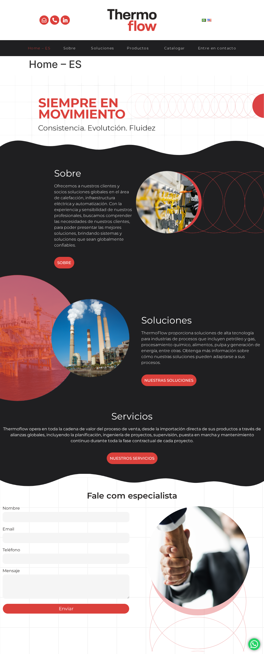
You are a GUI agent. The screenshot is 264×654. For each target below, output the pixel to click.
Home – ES (39, 48)
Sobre (69, 48)
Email (8, 529)
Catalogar (174, 48)
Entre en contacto (217, 48)
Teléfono (11, 550)
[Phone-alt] (54, 20)
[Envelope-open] (44, 20)
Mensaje (11, 571)
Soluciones (102, 48)
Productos (138, 48)
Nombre (11, 508)
